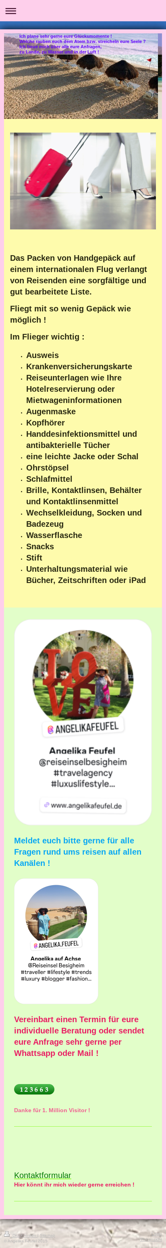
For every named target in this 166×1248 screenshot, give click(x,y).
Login (156, 1234)
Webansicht (151, 1239)
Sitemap (47, 1235)
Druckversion (24, 1235)
